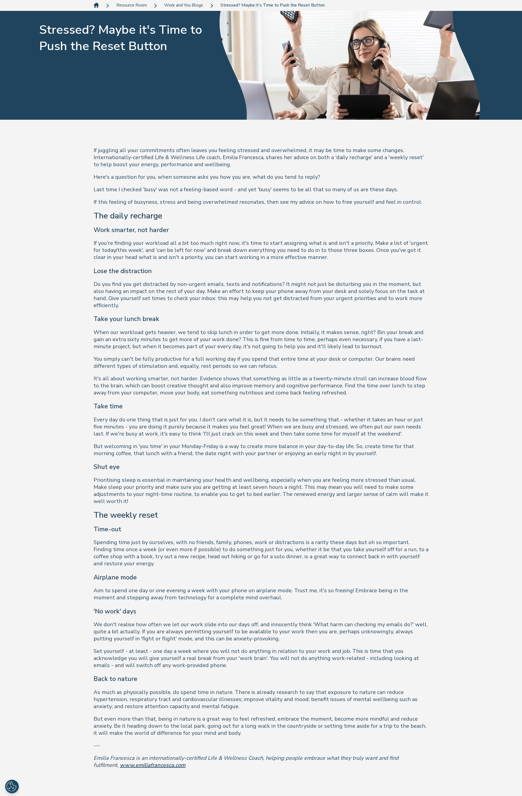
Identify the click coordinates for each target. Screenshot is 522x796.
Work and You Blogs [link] (183, 5)
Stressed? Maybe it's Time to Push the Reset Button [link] (272, 5)
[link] (96, 5)
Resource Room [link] (131, 5)
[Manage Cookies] (12, 786)
